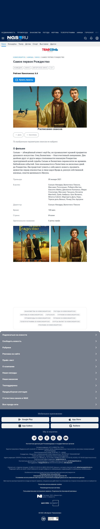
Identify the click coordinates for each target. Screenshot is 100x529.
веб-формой (68, 463)
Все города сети (10, 404)
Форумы (55, 32)
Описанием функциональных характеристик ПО (50, 476)
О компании (8, 366)
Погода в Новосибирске (65, 311)
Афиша (80, 32)
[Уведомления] (91, 38)
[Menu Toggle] (3, 38)
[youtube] (65, 438)
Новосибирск (19, 57)
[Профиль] (97, 38)
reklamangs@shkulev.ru (84, 467)
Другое (53, 44)
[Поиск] (85, 38)
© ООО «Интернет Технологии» (50, 513)
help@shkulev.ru (43, 463)
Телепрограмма (68, 32)
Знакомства (35, 32)
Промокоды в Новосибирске (37, 318)
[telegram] (34, 438)
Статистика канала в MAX (15, 398)
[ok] (46, 438)
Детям (28, 44)
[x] (59, 438)
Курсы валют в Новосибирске (66, 321)
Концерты (12, 44)
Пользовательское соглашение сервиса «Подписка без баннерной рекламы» (50, 491)
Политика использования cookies (50, 484)
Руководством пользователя (50, 474)
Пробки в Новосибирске (64, 318)
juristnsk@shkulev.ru (74, 461)
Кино (3, 44)
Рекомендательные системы (50, 488)
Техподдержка (9, 385)
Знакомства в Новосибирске (38, 311)
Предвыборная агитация (14, 392)
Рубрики (6, 347)
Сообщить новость (11, 341)
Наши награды (9, 373)
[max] (53, 438)
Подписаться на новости (14, 335)
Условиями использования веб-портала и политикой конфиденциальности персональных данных (50, 477)
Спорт (35, 44)
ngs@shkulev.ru (61, 459)
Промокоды (22, 32)
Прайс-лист (8, 360)
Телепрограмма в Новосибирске (35, 321)
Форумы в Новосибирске (31, 315)
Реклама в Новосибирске (50, 325)
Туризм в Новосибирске (69, 315)
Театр (21, 44)
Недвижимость (8, 32)
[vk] (40, 438)
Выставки (44, 44)
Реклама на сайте (11, 354)
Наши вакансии (10, 379)
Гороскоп (89, 32)
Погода (46, 32)
